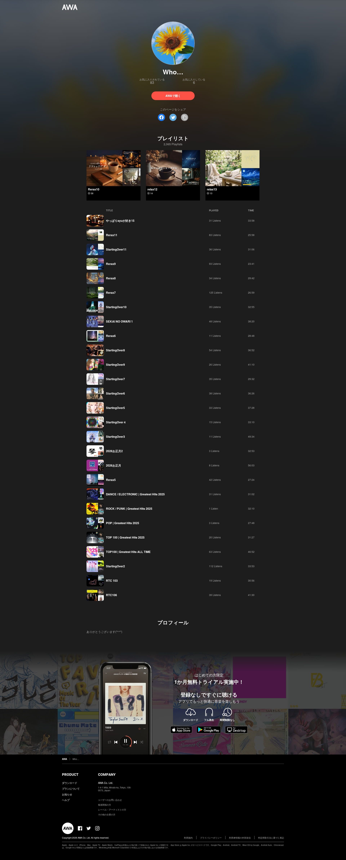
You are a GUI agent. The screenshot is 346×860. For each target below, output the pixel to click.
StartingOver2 (115, 566)
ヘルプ (66, 800)
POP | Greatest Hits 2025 (122, 523)
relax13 (212, 189)
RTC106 (111, 595)
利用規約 (188, 837)
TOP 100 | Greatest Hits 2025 (125, 537)
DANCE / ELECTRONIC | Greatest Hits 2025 (135, 494)
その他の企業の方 (106, 814)
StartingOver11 (116, 249)
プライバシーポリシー (211, 837)
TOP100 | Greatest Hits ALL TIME (128, 552)
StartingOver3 (115, 436)
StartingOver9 (115, 365)
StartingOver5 (115, 408)
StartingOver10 (116, 307)
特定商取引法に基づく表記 (271, 837)
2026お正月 (113, 465)
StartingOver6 (115, 393)
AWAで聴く (173, 96)
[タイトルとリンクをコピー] (184, 117)
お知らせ (67, 794)
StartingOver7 (115, 379)
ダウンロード (69, 783)
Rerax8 (111, 278)
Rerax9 (111, 264)
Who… (75, 758)
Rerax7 (111, 293)
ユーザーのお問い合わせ (110, 799)
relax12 (152, 189)
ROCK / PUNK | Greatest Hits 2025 (129, 508)
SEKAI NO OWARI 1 (119, 321)
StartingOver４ (116, 422)
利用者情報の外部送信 (240, 837)
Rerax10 (93, 189)
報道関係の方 (104, 804)
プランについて (71, 788)
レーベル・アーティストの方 (112, 809)
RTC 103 (112, 580)
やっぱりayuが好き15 (120, 221)
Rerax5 (111, 480)
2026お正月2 (114, 451)
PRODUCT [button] (70, 774)
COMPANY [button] (107, 774)
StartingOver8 (115, 350)
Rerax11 (111, 235)
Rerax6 (111, 336)
